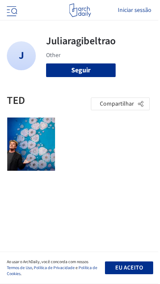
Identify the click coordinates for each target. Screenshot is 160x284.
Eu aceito (129, 268)
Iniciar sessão (134, 10)
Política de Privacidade (54, 268)
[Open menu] (11, 10)
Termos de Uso (19, 268)
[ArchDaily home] (80, 10)
